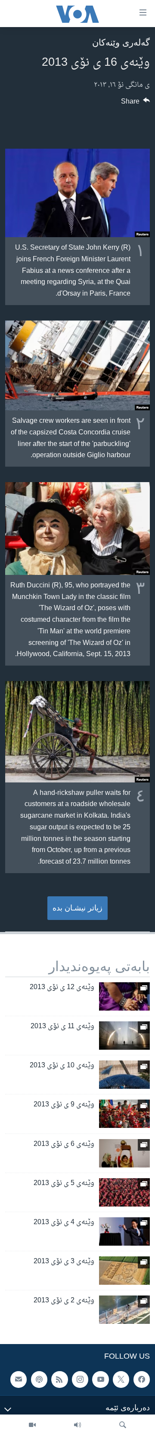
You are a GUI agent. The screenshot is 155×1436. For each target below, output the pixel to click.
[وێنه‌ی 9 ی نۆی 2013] (124, 1114)
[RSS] (59, 1380)
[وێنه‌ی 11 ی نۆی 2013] (124, 1035)
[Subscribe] (18, 1380)
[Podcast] (39, 1380)
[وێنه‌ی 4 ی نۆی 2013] (124, 1231)
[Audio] (77, 1425)
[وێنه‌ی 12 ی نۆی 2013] (124, 996)
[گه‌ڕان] (123, 1425)
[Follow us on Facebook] (141, 1380)
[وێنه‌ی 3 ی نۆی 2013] (124, 1270)
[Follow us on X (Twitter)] (121, 1380)
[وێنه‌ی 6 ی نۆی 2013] (124, 1153)
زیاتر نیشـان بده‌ (77, 908)
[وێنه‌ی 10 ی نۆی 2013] (124, 1074)
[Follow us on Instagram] (80, 1380)
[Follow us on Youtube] (100, 1380)
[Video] (32, 1425)
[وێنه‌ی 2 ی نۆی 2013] (124, 1309)
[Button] (135, 104)
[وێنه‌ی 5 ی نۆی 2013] (124, 1192)
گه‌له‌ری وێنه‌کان (121, 42)
